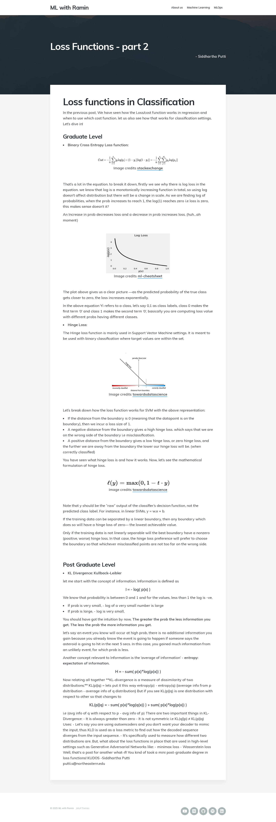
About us (177, 7)
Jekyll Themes (82, 808)
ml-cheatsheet (150, 276)
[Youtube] (185, 811)
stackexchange (150, 168)
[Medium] (194, 811)
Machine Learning (198, 7)
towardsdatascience (150, 394)
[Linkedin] (222, 811)
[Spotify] (213, 811)
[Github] (203, 811)
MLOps (218, 7)
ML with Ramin (69, 7)
